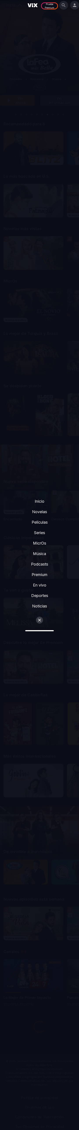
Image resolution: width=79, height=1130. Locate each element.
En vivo (39, 585)
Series (39, 532)
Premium (39, 574)
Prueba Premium (49, 6)
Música (39, 553)
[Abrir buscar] (63, 5)
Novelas (39, 511)
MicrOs (39, 543)
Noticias (39, 606)
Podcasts (39, 564)
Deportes (39, 595)
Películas (40, 522)
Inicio (39, 501)
